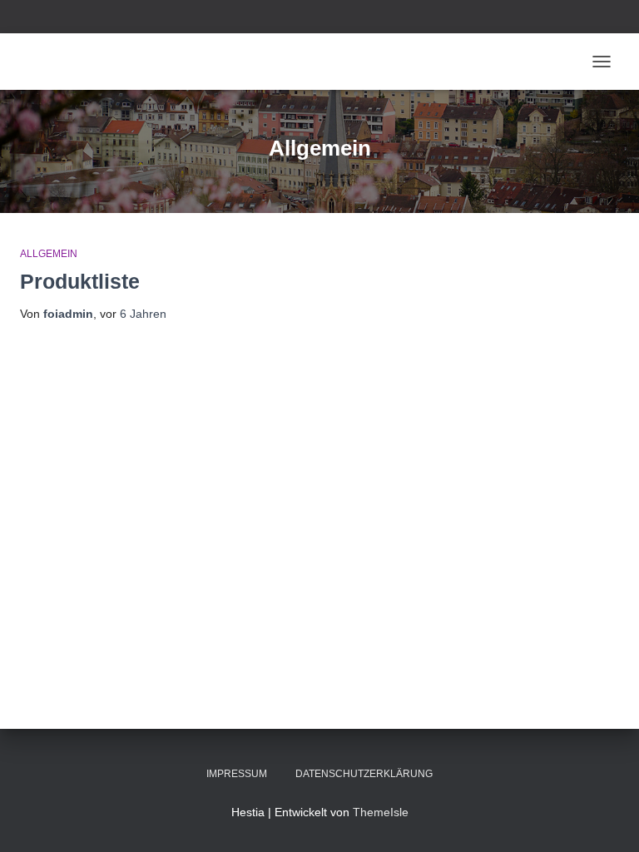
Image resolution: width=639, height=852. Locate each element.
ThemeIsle (381, 812)
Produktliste (80, 281)
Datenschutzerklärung (364, 774)
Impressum (236, 774)
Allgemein (48, 254)
